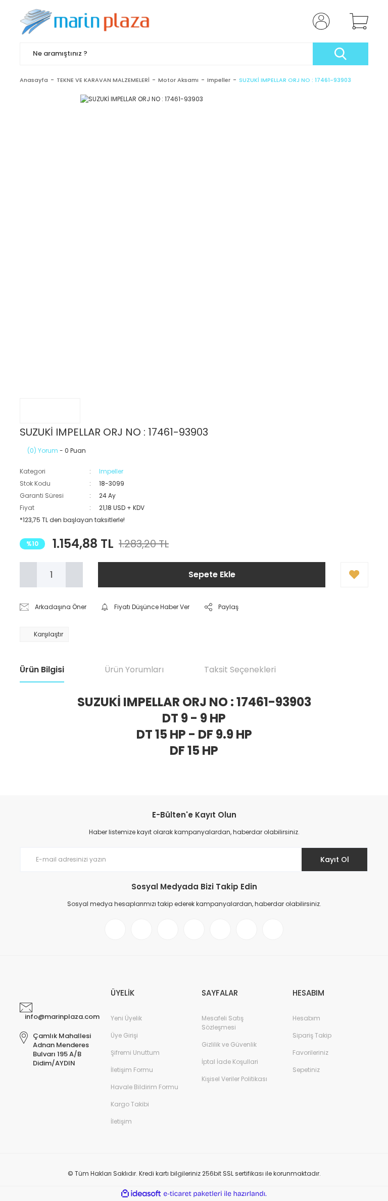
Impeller (111, 471)
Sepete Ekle (211, 574)
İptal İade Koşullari (230, 1061)
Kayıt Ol (334, 859)
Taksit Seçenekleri (240, 669)
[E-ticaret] (192, 1193)
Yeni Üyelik (126, 1018)
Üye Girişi (124, 1035)
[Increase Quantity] (74, 574)
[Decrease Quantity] (28, 574)
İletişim (121, 1121)
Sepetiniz (306, 1069)
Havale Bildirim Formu (144, 1087)
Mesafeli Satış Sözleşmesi (223, 1023)
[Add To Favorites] (354, 574)
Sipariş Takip (312, 1035)
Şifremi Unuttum (135, 1052)
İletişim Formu (132, 1069)
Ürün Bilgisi (42, 669)
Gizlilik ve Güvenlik (229, 1044)
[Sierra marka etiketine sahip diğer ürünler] (50, 410)
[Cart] (356, 21)
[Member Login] (319, 21)
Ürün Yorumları (134, 669)
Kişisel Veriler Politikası (234, 1079)
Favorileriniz (310, 1052)
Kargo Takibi (130, 1104)
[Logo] (88, 21)
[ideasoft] (141, 1193)
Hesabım (306, 1018)
